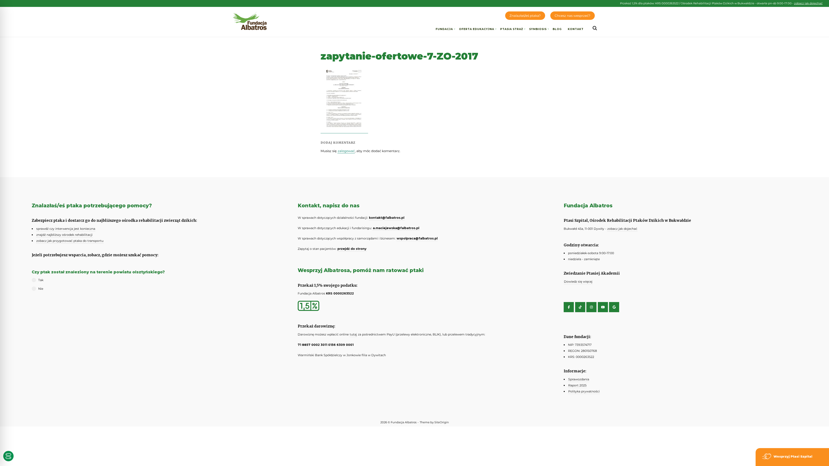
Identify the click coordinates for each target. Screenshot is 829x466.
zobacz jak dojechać (808, 3)
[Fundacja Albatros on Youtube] (603, 307)
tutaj (353, 334)
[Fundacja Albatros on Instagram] (591, 307)
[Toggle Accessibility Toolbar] (8, 456)
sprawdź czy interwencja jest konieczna (65, 229)
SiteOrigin (441, 422)
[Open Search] (595, 28)
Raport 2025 (577, 385)
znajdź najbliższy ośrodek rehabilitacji (64, 235)
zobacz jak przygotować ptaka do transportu (69, 241)
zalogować (346, 151)
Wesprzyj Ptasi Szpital (793, 456)
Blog (557, 29)
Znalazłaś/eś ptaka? (525, 16)
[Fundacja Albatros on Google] (614, 307)
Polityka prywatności (584, 391)
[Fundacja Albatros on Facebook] (569, 307)
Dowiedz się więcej (578, 281)
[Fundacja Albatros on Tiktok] (580, 307)
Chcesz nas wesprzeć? (572, 16)
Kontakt (576, 29)
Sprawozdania (578, 379)
